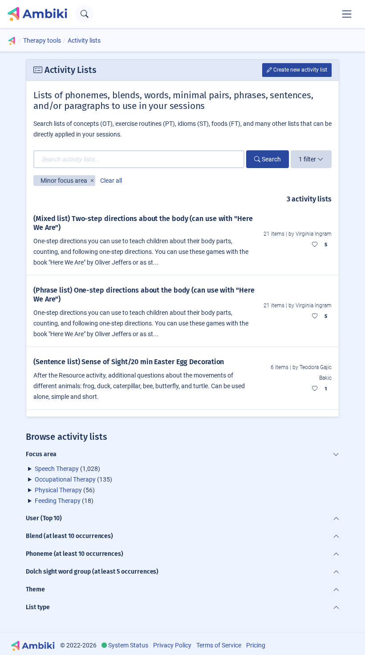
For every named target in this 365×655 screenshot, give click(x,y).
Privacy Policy (172, 645)
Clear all (111, 180)
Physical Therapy (58, 490)
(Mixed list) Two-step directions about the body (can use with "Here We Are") (143, 223)
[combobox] (138, 159)
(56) (65, 490)
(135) (73, 479)
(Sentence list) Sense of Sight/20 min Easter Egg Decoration (128, 362)
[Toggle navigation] (347, 13)
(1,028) (67, 468)
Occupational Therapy (65, 479)
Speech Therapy (57, 468)
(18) (64, 500)
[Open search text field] (84, 14)
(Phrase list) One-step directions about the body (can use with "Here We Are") (143, 294)
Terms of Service (218, 645)
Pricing (255, 645)
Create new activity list (299, 70)
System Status (128, 645)
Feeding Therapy (58, 500)
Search (270, 159)
